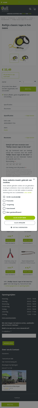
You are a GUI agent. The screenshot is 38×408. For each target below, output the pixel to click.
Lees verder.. (28, 192)
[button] (19, 227)
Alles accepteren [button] (19, 218)
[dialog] (19, 204)
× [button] (34, 179)
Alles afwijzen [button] (19, 223)
